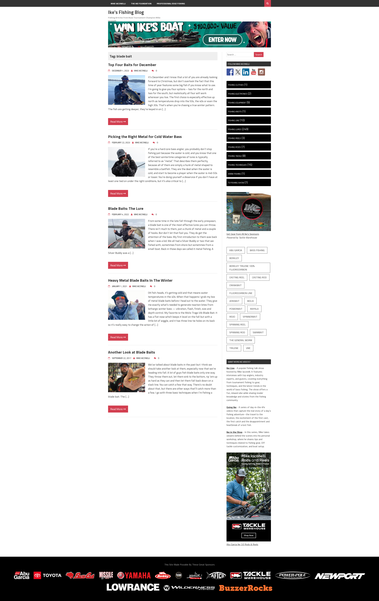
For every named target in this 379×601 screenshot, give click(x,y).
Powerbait (235, 309)
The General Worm (240, 340)
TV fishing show (236, 182)
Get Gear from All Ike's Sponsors (243, 234)
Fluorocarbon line (240, 293)
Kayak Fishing (234, 173)
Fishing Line (233, 120)
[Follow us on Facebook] (230, 72)
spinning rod (237, 332)
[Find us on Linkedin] (245, 72)
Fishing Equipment (237, 102)
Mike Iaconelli (118, 3)
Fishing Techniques (237, 164)
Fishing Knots (235, 111)
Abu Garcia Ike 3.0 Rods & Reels (242, 544)
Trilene (233, 348)
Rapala (254, 309)
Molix (250, 301)
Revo (232, 316)
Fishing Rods (234, 147)
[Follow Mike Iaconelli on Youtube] (253, 72)
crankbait (235, 285)
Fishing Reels (234, 138)
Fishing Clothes (236, 84)
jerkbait (234, 301)
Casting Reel (236, 277)
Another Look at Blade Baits (131, 352)
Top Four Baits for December (132, 65)
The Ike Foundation (141, 3)
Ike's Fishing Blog (126, 12)
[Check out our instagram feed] (261, 72)
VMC (248, 348)
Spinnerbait (250, 316)
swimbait (258, 332)
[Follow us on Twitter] (237, 72)
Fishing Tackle (235, 156)
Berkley (234, 258)
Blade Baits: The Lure (126, 208)
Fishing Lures (234, 129)
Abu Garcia (235, 250)
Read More (116, 122)
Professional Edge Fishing (171, 3)
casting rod (259, 277)
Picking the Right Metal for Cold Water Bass (145, 136)
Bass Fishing (257, 250)
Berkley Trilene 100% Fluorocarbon (242, 267)
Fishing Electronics (237, 93)
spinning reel (237, 324)
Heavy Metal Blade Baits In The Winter (140, 280)
